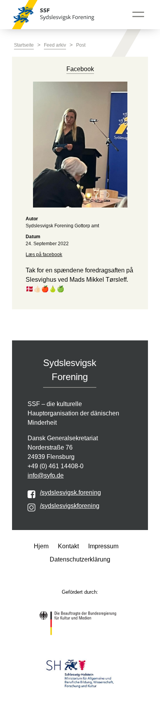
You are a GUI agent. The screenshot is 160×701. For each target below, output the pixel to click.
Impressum (103, 546)
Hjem (41, 546)
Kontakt (68, 546)
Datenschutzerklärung (80, 559)
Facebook (80, 69)
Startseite (24, 45)
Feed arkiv (55, 45)
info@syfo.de (46, 475)
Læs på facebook (44, 254)
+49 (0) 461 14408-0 (55, 466)
